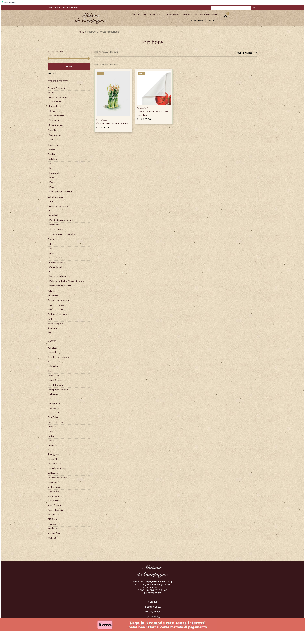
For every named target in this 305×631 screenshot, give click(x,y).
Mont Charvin (54, 505)
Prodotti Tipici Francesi (60, 192)
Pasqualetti (53, 515)
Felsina (51, 436)
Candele (51, 154)
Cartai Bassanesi (56, 380)
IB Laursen (53, 450)
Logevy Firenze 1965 (57, 478)
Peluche (51, 291)
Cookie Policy (152, 616)
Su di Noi (187, 15)
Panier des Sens (55, 510)
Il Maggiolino (54, 454)
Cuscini (51, 239)
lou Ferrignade (54, 487)
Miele (51, 178)
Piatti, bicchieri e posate (61, 220)
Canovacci (54, 211)
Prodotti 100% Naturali (59, 300)
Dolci (51, 168)
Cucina (51, 202)
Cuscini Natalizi (56, 272)
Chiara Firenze (55, 399)
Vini (51, 140)
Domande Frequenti (206, 15)
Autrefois (52, 348)
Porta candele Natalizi (60, 286)
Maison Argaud (55, 496)
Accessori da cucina (58, 206)
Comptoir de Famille (57, 413)
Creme (52, 111)
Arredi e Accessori (56, 88)
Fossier (51, 441)
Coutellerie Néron (56, 422)
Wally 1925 (53, 538)
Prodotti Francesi (56, 305)
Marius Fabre (54, 501)
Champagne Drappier (58, 390)
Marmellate (54, 173)
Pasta (52, 182)
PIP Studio (53, 296)
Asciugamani (55, 102)
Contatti (212, 21)
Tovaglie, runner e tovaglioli (62, 234)
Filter (69, 66)
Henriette (52, 445)
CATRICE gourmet (56, 385)
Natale (51, 253)
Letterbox (53, 473)
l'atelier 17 (52, 459)
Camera (51, 150)
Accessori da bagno (58, 97)
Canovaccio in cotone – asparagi (112, 123)
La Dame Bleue (55, 464)
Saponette (54, 120)
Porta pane (54, 225)
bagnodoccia (55, 106)
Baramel (52, 353)
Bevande (52, 130)
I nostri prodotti (152, 606)
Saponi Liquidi (56, 125)
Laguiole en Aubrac (57, 468)
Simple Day (53, 529)
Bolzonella (53, 367)
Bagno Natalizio (57, 258)
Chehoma (52, 394)
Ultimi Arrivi (172, 15)
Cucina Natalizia (57, 267)
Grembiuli (53, 216)
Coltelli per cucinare (57, 197)
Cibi (49, 164)
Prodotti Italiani (55, 310)
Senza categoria (55, 324)
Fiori (50, 249)
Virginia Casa (54, 533)
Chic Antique (54, 404)
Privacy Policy (152, 611)
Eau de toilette (56, 116)
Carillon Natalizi (57, 263)
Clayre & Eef (54, 408)
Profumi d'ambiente (57, 314)
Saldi (50, 319)
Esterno (51, 244)
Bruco (50, 371)
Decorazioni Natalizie (59, 276)
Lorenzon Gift (54, 482)
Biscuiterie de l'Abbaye (58, 357)
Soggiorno (53, 328)
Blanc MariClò (54, 362)
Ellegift (51, 431)
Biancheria (53, 145)
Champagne (55, 135)
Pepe (51, 187)
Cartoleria (53, 159)
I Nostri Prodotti (152, 15)
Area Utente (197, 21)
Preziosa (52, 524)
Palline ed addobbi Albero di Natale (66, 281)
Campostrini (53, 376)
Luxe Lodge (53, 492)
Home (136, 15)
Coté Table (53, 417)
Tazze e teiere (56, 229)
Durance (52, 427)
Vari (49, 333)
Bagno (51, 93)
